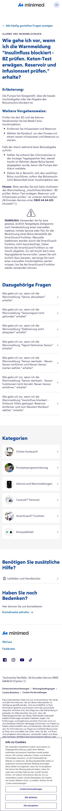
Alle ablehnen (31, 797)
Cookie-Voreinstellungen (34, 692)
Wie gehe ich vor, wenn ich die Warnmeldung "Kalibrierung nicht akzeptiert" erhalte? (23, 329)
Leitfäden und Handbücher (24, 578)
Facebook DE (4, 660)
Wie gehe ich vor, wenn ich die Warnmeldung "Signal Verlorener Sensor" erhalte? (27, 345)
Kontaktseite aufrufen (15, 612)
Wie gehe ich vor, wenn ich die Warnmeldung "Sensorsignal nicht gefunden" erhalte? (23, 313)
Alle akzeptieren (31, 806)
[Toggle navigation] (56, 5)
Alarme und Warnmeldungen (22, 34)
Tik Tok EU (30, 660)
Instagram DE (13, 660)
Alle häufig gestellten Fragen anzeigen (29, 26)
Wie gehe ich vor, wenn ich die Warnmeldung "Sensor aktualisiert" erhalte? (23, 297)
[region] (31, 774)
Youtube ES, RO (22, 660)
